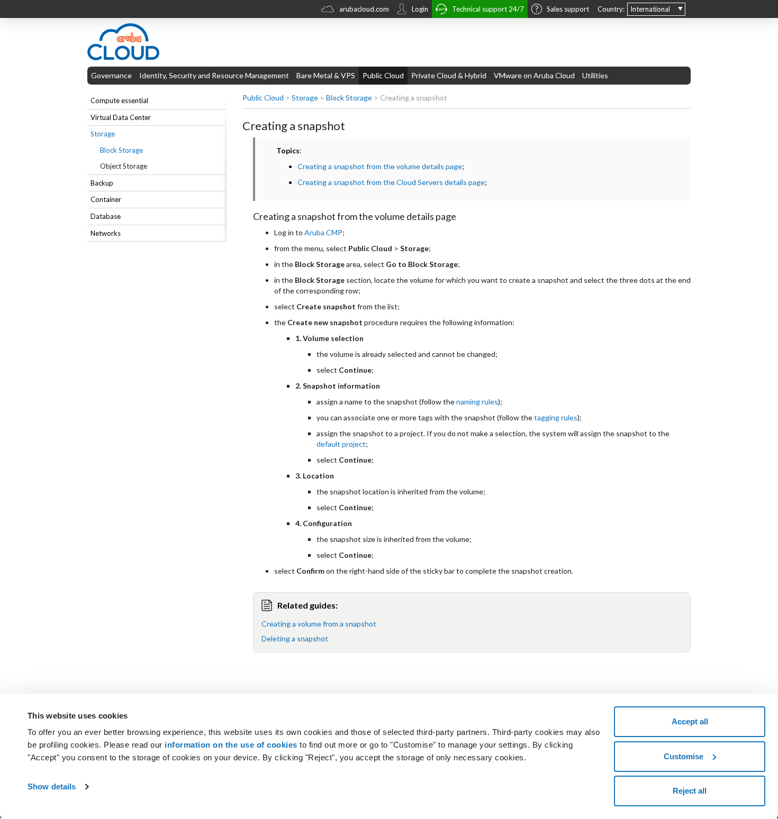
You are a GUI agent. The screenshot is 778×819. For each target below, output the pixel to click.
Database (106, 216)
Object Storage (123, 166)
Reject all (690, 790)
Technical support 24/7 (488, 9)
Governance (111, 75)
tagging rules (555, 417)
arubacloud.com (364, 9)
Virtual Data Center (121, 117)
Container (106, 199)
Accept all (690, 721)
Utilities (595, 75)
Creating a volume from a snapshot (318, 623)
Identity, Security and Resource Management (214, 75)
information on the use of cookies (231, 744)
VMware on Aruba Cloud (534, 75)
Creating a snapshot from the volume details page (379, 166)
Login (420, 9)
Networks (106, 233)
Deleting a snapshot (294, 638)
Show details (52, 786)
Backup (102, 183)
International (650, 9)
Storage (103, 134)
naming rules (477, 401)
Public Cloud (383, 75)
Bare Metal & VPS (325, 75)
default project (341, 443)
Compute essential (119, 100)
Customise (683, 756)
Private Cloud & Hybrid (448, 75)
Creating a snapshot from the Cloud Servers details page (391, 182)
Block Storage (121, 150)
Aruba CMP (323, 232)
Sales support (568, 9)
